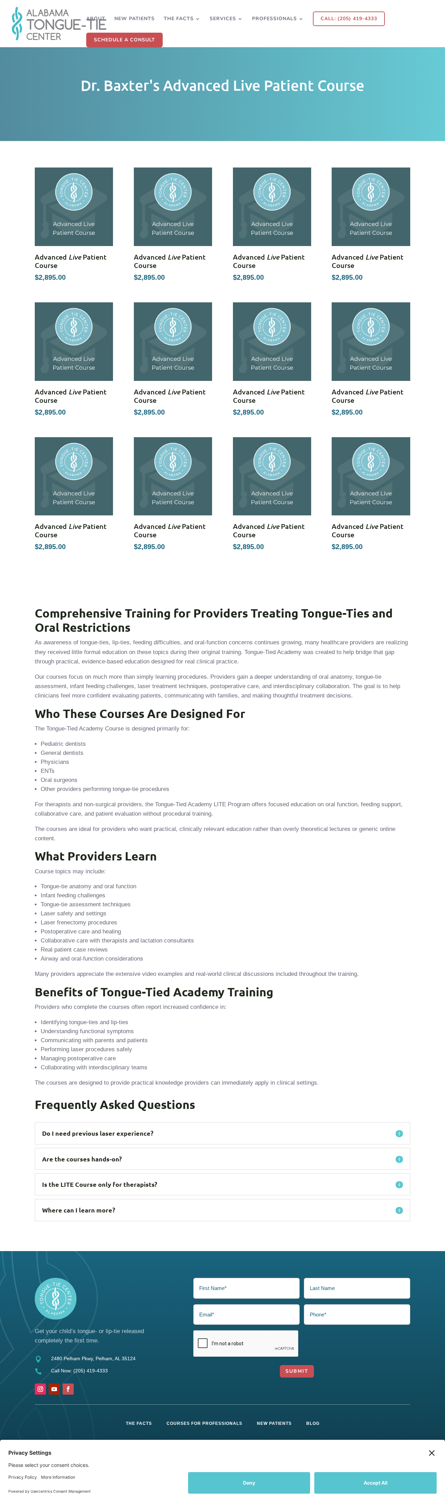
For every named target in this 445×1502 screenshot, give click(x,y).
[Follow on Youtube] (54, 1389)
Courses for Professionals (204, 1423)
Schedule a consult (124, 39)
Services (223, 19)
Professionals (274, 19)
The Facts (179, 19)
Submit (296, 1371)
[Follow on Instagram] (40, 1389)
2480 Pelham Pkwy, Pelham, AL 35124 (93, 1358)
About (95, 19)
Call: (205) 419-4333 (349, 18)
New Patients (134, 19)
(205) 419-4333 (90, 1370)
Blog (312, 1423)
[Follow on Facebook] (68, 1389)
